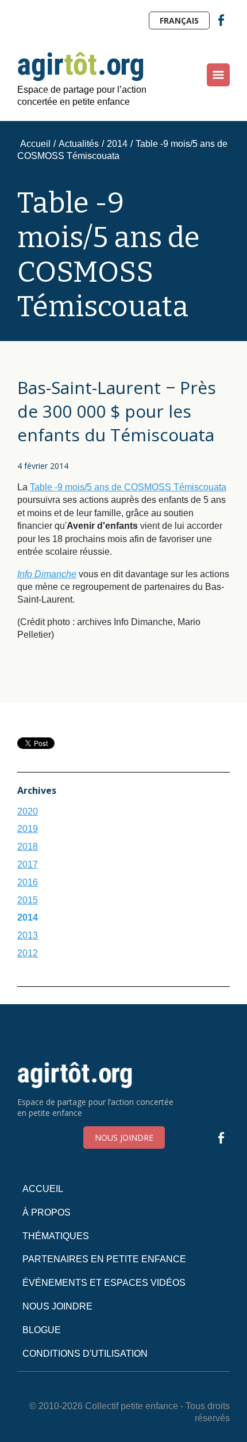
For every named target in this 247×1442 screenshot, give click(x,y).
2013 (27, 935)
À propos (46, 1212)
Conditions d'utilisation (85, 1353)
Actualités (79, 144)
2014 (117, 144)
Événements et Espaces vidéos (104, 1283)
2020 (27, 811)
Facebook (221, 20)
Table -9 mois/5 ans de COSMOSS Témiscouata (128, 487)
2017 (27, 864)
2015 (27, 900)
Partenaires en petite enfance (104, 1259)
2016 (27, 882)
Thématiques (55, 1236)
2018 (27, 846)
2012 (27, 953)
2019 (27, 829)
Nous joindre (124, 1137)
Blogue (41, 1330)
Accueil (35, 144)
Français (179, 20)
